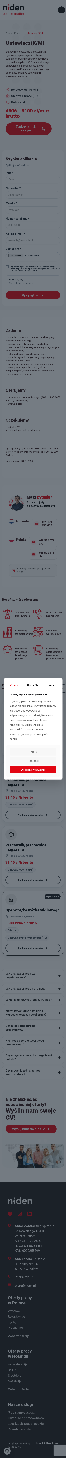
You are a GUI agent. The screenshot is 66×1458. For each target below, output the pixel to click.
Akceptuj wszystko (33, 770)
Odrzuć (33, 752)
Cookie (52, 685)
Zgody (14, 685)
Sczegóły (32, 685)
